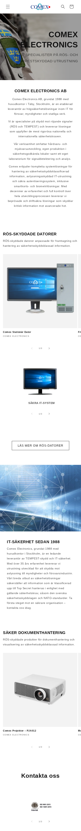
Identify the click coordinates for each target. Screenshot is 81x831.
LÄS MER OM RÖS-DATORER (40, 445)
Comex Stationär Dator (17, 332)
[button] (8, 6)
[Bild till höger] (49, 348)
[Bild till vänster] (32, 348)
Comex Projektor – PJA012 (19, 730)
